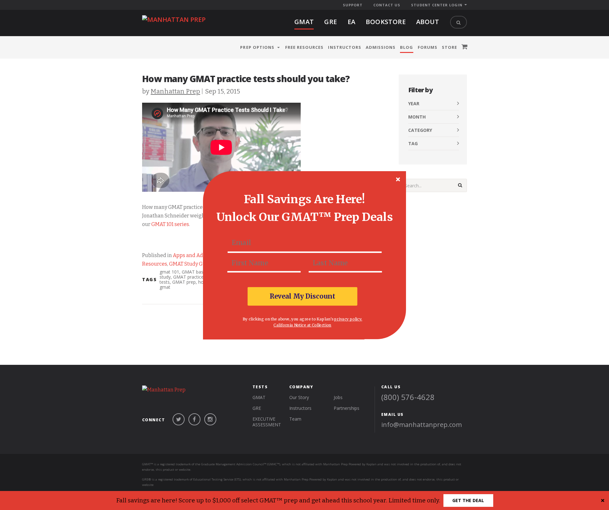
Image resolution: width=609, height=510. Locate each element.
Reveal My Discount (303, 296)
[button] (304, 198)
